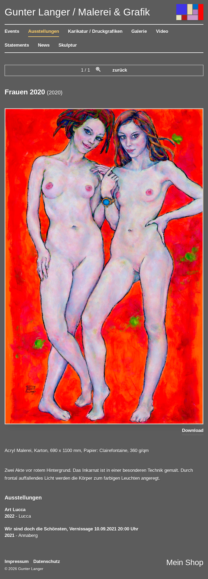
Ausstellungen (43, 31)
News (44, 45)
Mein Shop (184, 562)
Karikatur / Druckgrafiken (95, 31)
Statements (17, 45)
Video (162, 31)
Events (12, 31)
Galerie (139, 31)
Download (192, 430)
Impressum (17, 561)
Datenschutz (46, 561)
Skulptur (67, 45)
